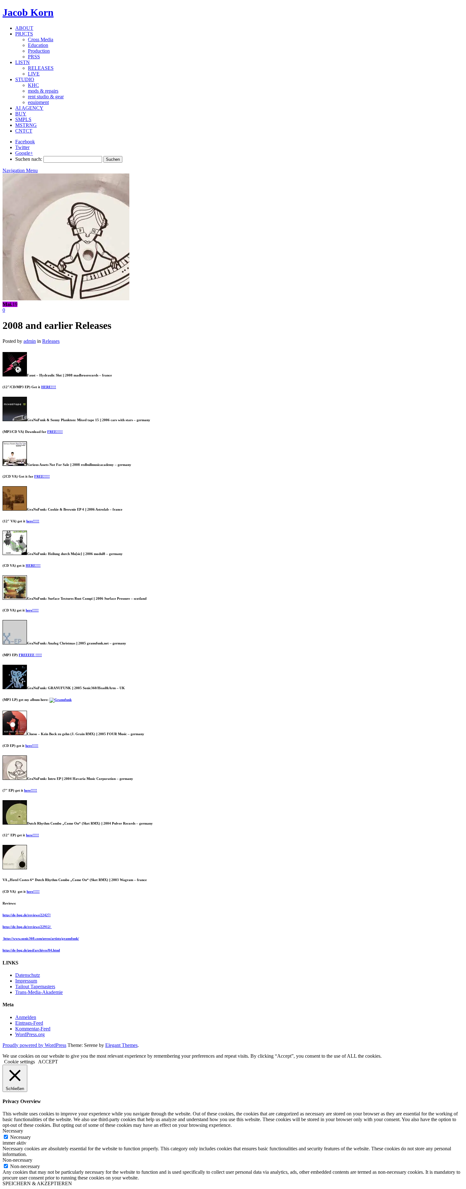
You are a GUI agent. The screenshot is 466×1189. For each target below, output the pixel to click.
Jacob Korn (28, 12)
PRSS (34, 56)
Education (38, 45)
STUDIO (24, 79)
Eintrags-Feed (29, 1023)
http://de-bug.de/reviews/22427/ (27, 915)
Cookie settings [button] (19, 1061)
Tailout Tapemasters (35, 986)
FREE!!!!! (55, 432)
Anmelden (25, 1017)
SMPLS (23, 119)
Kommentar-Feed (32, 1028)
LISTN (22, 62)
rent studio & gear (46, 96)
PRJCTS (24, 33)
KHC (33, 85)
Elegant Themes (121, 1045)
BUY (20, 113)
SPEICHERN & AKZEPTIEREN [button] (37, 1183)
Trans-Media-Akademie (39, 992)
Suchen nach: (28, 159)
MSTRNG (26, 125)
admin (29, 341)
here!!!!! (32, 521)
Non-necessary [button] (17, 1160)
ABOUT (24, 28)
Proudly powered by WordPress (34, 1045)
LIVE (34, 73)
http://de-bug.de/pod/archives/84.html (31, 950)
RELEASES (41, 68)
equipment (38, 102)
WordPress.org (30, 1034)
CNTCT (23, 131)
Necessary (20, 1137)
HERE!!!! (48, 387)
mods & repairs (43, 91)
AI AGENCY (29, 108)
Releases (51, 341)
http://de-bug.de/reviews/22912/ (27, 927)
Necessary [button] (13, 1130)
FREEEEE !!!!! (30, 655)
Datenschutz (27, 975)
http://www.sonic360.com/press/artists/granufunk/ (41, 938)
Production (39, 51)
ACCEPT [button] (48, 1061)
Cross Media (40, 39)
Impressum (26, 980)
